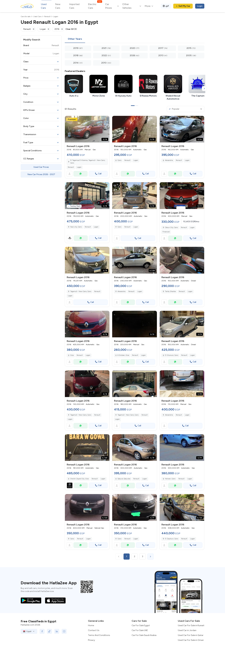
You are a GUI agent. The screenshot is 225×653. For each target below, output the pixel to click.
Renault (71, 167)
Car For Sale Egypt (141, 625)
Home (91, 625)
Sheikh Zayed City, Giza (79, 479)
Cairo (119, 160)
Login (199, 6)
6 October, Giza (123, 355)
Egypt (28, 631)
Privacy (91, 640)
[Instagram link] (64, 631)
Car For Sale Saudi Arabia (144, 635)
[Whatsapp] (80, 173)
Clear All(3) (71, 29)
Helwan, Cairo (170, 479)
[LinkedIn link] (56, 631)
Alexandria (169, 160)
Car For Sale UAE (140, 630)
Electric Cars (94, 5)
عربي (167, 5)
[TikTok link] (49, 631)
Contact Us (93, 630)
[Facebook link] (42, 631)
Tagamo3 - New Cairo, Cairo (80, 291)
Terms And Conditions (99, 635)
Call (99, 173)
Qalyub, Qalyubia (124, 479)
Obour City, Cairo (171, 228)
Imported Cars (74, 6)
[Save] (105, 119)
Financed (166, 232)
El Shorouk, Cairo (171, 355)
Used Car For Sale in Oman (191, 640)
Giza (72, 355)
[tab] (75, 39)
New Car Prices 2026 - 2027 (41, 174)
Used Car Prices (41, 167)
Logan (79, 167)
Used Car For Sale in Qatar (190, 635)
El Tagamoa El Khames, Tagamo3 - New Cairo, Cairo (87, 161)
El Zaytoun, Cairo (171, 539)
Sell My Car (184, 6)
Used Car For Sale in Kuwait (191, 625)
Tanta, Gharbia (170, 291)
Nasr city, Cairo (76, 227)
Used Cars (44, 6)
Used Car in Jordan (187, 630)
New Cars (57, 6)
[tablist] (134, 39)
